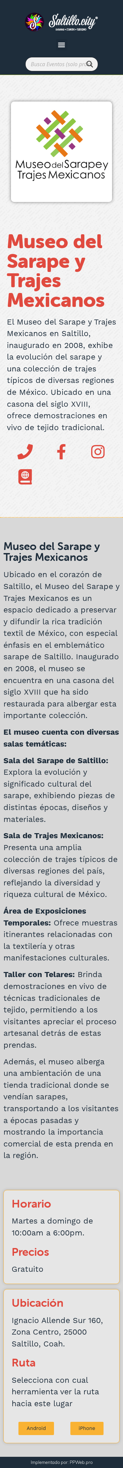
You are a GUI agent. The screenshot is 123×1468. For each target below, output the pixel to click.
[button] (61, 44)
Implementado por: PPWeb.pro (62, 1462)
